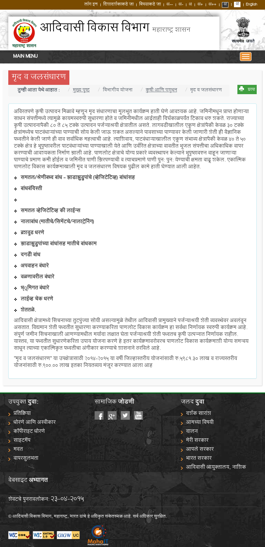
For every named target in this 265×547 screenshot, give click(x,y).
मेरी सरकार (197, 441)
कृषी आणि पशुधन (161, 91)
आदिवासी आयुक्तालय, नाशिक (216, 468)
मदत (18, 450)
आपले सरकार (200, 450)
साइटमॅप (21, 441)
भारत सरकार (199, 459)
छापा (251, 90)
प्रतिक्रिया (22, 414)
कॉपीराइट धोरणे (29, 432)
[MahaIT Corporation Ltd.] (94, 535)
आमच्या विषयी (200, 423)
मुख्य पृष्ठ (81, 91)
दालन (192, 432)
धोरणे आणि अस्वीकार (34, 423)
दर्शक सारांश (198, 414)
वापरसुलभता (25, 459)
